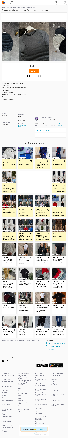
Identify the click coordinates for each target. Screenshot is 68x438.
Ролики (4, 419)
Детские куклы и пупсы (6, 413)
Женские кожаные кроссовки (7, 387)
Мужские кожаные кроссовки (56, 387)
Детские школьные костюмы (40, 389)
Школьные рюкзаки (7, 427)
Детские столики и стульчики (23, 410)
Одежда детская (39, 383)
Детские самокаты (23, 390)
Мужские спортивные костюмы (57, 378)
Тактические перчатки (55, 391)
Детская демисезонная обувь (24, 406)
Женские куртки (6, 373)
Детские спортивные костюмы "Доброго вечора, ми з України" (41, 400)
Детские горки (39, 373)
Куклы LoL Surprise (23, 393)
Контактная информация (38, 418)
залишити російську (34, 433)
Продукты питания (7, 406)
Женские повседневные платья (6, 394)
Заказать (34, 71)
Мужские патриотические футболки (56, 383)
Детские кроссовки (7, 425)
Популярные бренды (41, 416)
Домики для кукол (40, 375)
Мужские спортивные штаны (57, 394)
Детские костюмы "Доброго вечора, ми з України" (41, 379)
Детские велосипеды (41, 404)
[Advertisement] (34, 16)
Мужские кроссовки (57, 373)
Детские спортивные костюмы (8, 430)
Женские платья (6, 379)
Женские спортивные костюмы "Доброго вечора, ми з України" (24, 382)
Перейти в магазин (44, 130)
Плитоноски (5, 390)
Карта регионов (39, 411)
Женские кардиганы (7, 381)
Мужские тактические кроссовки (57, 404)
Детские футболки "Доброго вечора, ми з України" (41, 394)
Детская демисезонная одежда (22, 397)
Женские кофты (6, 397)
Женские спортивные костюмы (8, 376)
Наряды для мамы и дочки (24, 387)
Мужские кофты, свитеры (23, 125)
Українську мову (40, 429)
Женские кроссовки (23, 373)
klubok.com (3, 2)
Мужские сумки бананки (55, 401)
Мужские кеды (55, 375)
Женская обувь (6, 384)
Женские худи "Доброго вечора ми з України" (24, 377)
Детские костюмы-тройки (40, 386)
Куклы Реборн (6, 404)
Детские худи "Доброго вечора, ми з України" (24, 402)
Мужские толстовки (57, 398)
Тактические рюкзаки (8, 400)
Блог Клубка (38, 413)
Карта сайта (38, 408)
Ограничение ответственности (39, 422)
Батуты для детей (7, 416)
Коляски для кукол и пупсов (7, 409)
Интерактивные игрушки (6, 422)
